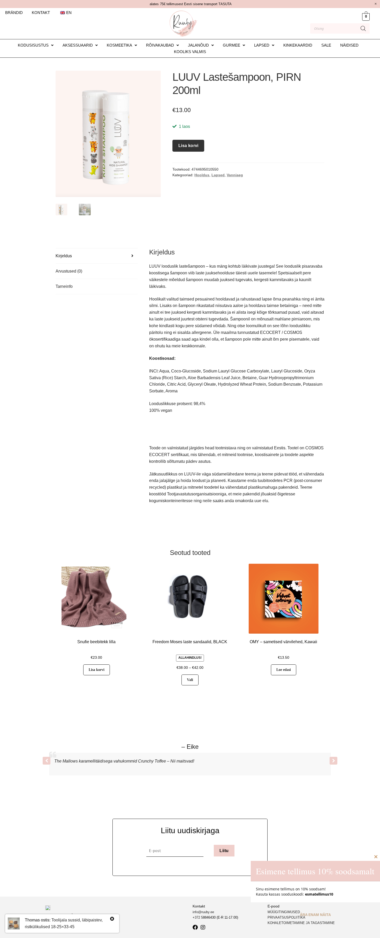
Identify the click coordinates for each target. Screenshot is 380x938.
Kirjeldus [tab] (64, 256)
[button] (35, 45)
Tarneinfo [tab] (64, 286)
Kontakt (41, 12)
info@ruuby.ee (203, 912)
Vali (190, 680)
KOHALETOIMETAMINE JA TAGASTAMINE (301, 923)
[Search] (363, 28)
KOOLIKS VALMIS (190, 51)
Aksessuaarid (78, 45)
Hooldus (201, 175)
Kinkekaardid (297, 45)
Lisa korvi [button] (96, 670)
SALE (326, 45)
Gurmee (231, 45)
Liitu (224, 850)
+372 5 (198, 917)
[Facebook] (195, 927)
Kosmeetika (119, 45)
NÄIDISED (349, 45)
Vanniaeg (235, 175)
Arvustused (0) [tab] (69, 271)
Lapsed (261, 45)
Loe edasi (283, 670)
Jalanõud (198, 45)
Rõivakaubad (160, 45)
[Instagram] (203, 927)
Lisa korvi (188, 145)
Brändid (14, 12)
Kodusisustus (33, 45)
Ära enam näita (315, 915)
